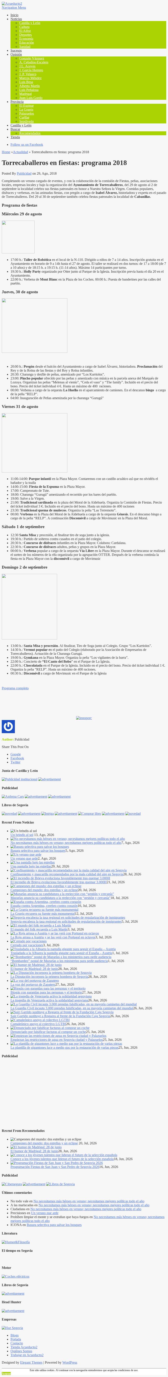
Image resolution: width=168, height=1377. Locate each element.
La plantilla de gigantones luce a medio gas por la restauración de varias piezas (64, 1047)
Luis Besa (26, 82)
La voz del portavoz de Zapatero (32, 984)
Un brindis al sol (21, 835)
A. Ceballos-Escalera (33, 62)
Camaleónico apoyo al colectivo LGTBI (38, 1024)
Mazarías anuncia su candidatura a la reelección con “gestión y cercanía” (60, 898)
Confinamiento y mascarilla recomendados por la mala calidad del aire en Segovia (66, 874)
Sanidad (24, 46)
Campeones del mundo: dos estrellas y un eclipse (44, 890)
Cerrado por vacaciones (26, 945)
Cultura (24, 27)
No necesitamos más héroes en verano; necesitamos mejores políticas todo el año (65, 843)
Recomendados (29, 133)
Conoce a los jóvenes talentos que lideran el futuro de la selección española (62, 1159)
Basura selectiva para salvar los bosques (37, 850)
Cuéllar (24, 117)
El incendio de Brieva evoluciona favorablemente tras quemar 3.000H (58, 882)
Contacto (16, 1343)
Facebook (17, 758)
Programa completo (15, 688)
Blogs (14, 1335)
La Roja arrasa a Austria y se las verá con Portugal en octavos (52, 937)
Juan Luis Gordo (30, 98)
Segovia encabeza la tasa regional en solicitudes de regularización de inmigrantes (66, 921)
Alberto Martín (29, 86)
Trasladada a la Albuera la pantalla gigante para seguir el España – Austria (61, 953)
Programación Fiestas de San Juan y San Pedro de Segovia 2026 (54, 1167)
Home (6, 152)
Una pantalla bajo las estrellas (30, 866)
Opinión (16, 54)
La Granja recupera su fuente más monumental (42, 913)
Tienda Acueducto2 (23, 1347)
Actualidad (20, 152)
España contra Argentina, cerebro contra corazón (44, 906)
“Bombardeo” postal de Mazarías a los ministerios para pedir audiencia (59, 961)
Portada (15, 1339)
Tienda (15, 137)
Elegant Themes (31, 1362)
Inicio (14, 15)
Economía (26, 38)
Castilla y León (29, 23)
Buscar (15, 129)
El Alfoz (25, 31)
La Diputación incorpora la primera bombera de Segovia (49, 976)
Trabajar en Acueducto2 (27, 1355)
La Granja (26, 109)
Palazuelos (26, 113)
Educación (26, 42)
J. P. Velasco (27, 74)
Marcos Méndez (30, 78)
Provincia (17, 102)
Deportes (25, 35)
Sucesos (16, 50)
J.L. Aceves (27, 66)
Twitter (15, 762)
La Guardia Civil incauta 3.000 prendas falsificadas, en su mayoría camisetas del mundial (71, 1008)
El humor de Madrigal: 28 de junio (34, 969)
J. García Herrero (31, 70)
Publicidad (24, 173)
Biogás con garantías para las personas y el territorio (46, 992)
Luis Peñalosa (28, 90)
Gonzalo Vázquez (31, 58)
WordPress (69, 1362)
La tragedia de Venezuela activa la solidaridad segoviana (49, 1000)
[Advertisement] (84, 1093)
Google (15, 754)
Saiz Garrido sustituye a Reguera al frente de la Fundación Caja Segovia (60, 1016)
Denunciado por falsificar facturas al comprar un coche (48, 1032)
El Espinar (26, 105)
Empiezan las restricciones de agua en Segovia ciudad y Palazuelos (56, 1040)
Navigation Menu (14, 7)
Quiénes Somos (21, 1351)
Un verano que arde (24, 858)
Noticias (16, 19)
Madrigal (25, 94)
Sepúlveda (26, 121)
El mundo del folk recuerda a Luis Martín (39, 929)
